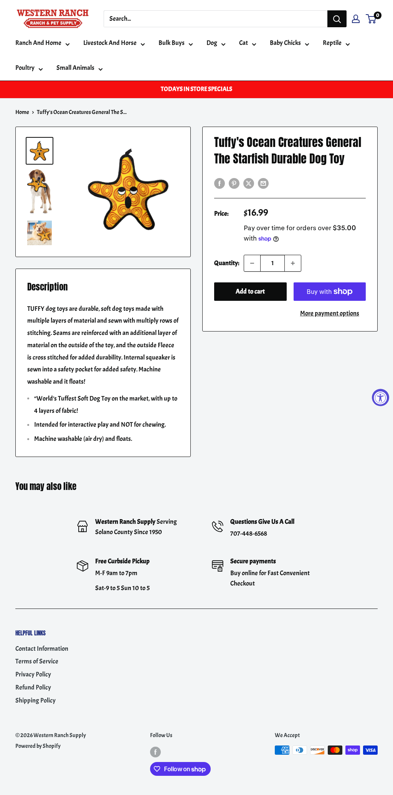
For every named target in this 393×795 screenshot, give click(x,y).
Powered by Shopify (38, 746)
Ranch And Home (38, 43)
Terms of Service (36, 661)
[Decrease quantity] (252, 263)
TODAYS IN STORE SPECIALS (196, 89)
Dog (211, 43)
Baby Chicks (285, 43)
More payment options (329, 313)
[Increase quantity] (293, 263)
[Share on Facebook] (219, 182)
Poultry (25, 68)
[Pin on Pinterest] (234, 182)
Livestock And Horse (110, 43)
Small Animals (75, 68)
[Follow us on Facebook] (155, 751)
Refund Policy (33, 687)
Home (22, 112)
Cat (243, 43)
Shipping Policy (35, 700)
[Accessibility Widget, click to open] (380, 397)
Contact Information (41, 649)
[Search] (337, 18)
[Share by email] (263, 182)
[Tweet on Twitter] (248, 182)
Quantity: (226, 263)
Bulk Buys (172, 43)
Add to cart (250, 291)
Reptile (332, 43)
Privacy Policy (33, 674)
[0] (371, 18)
